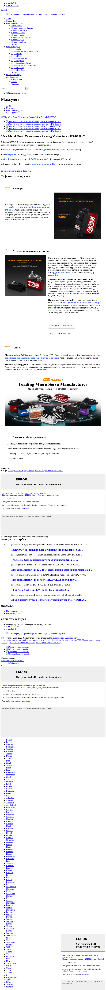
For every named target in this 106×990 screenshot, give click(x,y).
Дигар (14, 44)
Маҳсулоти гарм (56, 638)
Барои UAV (16, 54)
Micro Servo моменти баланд (48, 642)
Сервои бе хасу (18, 33)
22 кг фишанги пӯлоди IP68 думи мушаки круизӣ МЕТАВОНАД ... (49, 599)
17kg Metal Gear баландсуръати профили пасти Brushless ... (44, 559)
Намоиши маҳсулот (14, 23)
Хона (8, 19)
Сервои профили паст (21, 42)
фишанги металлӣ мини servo (22, 642)
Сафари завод (17, 79)
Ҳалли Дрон (11, 21)
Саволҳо (15, 84)
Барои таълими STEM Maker (24, 65)
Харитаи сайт (71, 638)
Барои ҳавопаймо (19, 58)
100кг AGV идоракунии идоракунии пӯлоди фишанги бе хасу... (47, 549)
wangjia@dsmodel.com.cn (17, 3)
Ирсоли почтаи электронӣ (12, 661)
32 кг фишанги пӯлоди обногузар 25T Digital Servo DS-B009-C (35, 471)
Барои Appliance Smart (21, 63)
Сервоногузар (17, 35)
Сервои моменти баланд (22, 28)
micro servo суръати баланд (39, 640)
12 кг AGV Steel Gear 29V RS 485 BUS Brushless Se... (40, 589)
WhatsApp (14, 663)
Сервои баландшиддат (21, 37)
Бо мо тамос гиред (14, 74)
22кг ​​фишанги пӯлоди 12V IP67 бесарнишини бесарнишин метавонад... (51, 569)
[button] (61, 326)
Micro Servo (16, 26)
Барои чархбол (17, 61)
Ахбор (14, 81)
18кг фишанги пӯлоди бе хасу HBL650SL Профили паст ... (44, 579)
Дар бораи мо (12, 77)
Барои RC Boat (17, 70)
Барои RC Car (17, 68)
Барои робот (16, 49)
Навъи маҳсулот (13, 47)
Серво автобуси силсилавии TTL (66, 640)
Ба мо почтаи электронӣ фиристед (16, 171)
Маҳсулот (10, 108)
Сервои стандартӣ (19, 30)
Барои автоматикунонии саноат (25, 51)
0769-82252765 (12, 5)
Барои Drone (16, 56)
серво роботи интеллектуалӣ (13, 640)
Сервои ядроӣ (17, 40)
